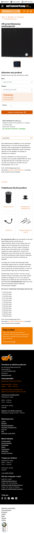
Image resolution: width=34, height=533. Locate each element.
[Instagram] (5, 498)
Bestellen (4, 423)
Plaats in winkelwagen (16, 112)
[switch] (4, 530)
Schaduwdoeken (6, 441)
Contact (3, 421)
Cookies (3, 520)
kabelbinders (20, 170)
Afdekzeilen (4, 451)
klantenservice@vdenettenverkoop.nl (12, 485)
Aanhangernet (20, 17)
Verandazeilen (5, 449)
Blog (2, 431)
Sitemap (3, 518)
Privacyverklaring (6, 510)
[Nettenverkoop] (18, 6)
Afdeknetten (11, 17)
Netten (3, 17)
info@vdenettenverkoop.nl (9, 481)
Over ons (4, 429)
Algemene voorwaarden (8, 508)
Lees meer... (4, 182)
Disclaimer (4, 512)
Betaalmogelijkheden (7, 425)
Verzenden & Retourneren (8, 427)
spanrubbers (11, 170)
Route (3, 516)
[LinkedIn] (16, 498)
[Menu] (2, 6)
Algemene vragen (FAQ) (8, 433)
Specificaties (6, 138)
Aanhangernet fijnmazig (10, 19)
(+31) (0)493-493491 (7, 473)
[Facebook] (2, 498)
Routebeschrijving (6, 375)
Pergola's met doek (6, 453)
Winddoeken (4, 445)
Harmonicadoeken (6, 443)
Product (3, 86)
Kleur (3, 78)
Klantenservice (8, 342)
